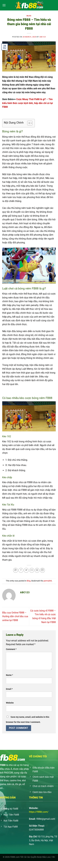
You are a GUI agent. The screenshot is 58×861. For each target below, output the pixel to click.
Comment (11, 649)
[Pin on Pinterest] (37, 570)
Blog (29, 16)
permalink (48, 581)
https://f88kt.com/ (38, 811)
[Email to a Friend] (31, 570)
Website (10, 703)
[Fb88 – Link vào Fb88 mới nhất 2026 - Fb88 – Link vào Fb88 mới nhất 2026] (29, 5)
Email (9, 689)
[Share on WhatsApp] (15, 570)
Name (9, 675)
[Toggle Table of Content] (28, 123)
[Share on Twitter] (26, 570)
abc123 (42, 37)
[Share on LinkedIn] (42, 570)
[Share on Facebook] (20, 570)
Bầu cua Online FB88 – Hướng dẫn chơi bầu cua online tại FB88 (15, 616)
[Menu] (4, 5)
